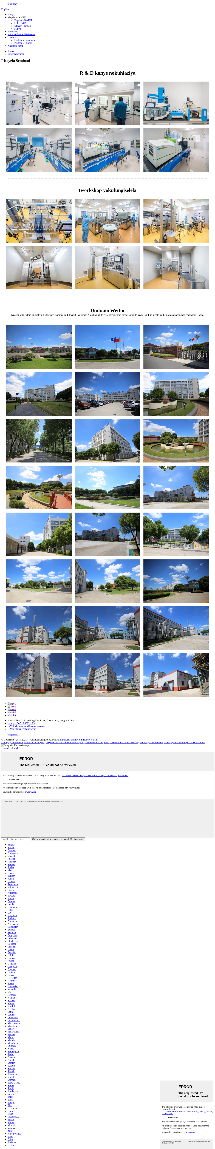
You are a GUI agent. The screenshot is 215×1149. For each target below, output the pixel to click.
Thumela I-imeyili (10, 748)
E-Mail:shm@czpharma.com (22, 729)
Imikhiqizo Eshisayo (69, 739)
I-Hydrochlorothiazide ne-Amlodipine (64, 742)
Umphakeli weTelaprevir (97, 742)
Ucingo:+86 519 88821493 (21, 723)
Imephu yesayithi (89, 739)
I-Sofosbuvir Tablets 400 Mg (124, 742)
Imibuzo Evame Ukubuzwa (21, 34)
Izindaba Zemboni (23, 43)
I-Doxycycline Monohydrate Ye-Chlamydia (22, 742)
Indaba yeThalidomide (151, 742)
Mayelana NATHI (23, 20)
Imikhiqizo (13, 31)
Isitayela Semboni (22, 26)
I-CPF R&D (20, 23)
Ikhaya (11, 14)
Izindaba (12, 37)
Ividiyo (17, 28)
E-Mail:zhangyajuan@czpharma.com (26, 726)
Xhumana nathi (15, 45)
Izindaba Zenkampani (24, 40)
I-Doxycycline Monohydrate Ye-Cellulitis (184, 742)
